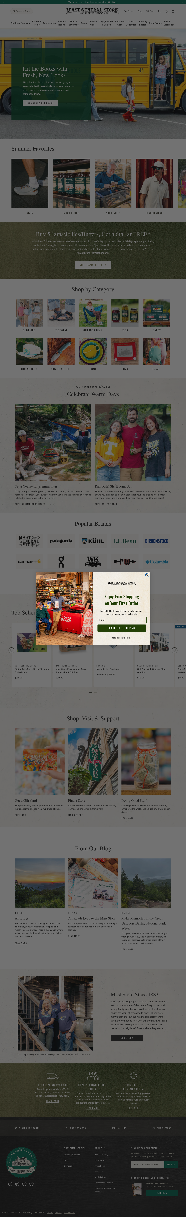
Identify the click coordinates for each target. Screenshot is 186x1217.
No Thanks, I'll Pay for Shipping (121, 637)
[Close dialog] (147, 575)
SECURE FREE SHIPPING (122, 628)
